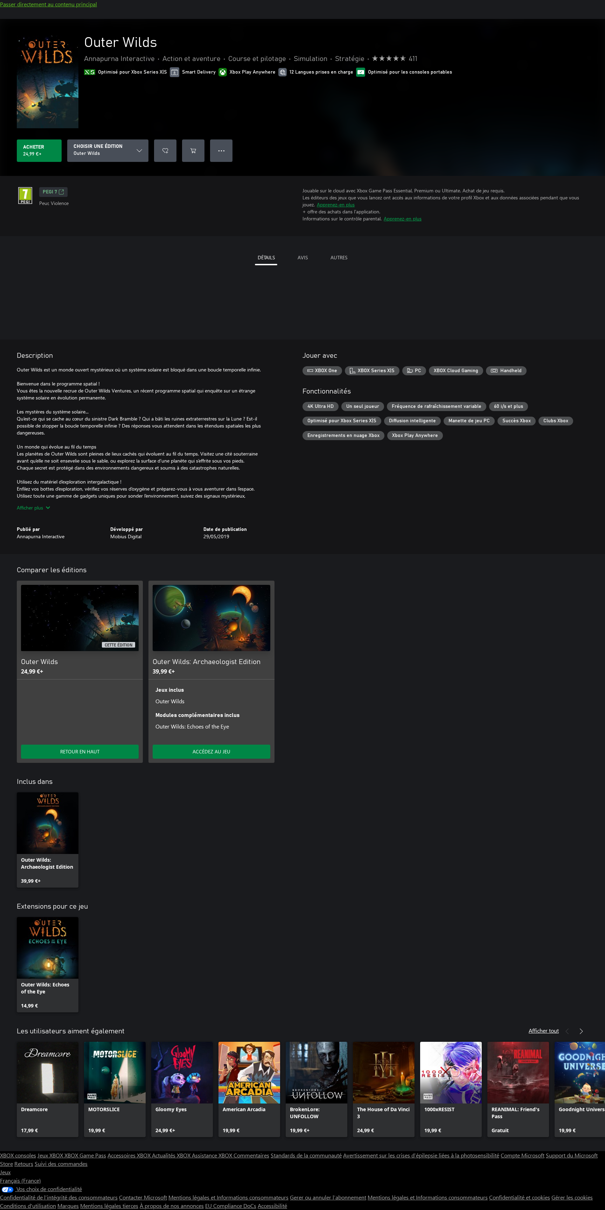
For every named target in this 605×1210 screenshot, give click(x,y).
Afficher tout (544, 1030)
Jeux (5, 1172)
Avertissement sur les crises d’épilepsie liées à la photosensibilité (421, 1155)
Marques (68, 1205)
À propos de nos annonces (172, 1205)
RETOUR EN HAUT (79, 751)
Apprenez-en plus (336, 204)
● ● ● (221, 150)
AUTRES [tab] (339, 257)
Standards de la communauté (306, 1155)
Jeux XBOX (50, 1155)
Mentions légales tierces (109, 1205)
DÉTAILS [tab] (266, 257)
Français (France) (20, 1180)
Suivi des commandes (61, 1163)
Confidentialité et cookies (519, 1197)
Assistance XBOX (213, 1155)
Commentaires (251, 1155)
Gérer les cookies (572, 1197)
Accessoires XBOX (129, 1155)
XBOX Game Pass (85, 1155)
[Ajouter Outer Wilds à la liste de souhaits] (165, 150)
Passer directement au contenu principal (48, 4)
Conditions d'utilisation (28, 1205)
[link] (47, 840)
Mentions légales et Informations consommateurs (228, 1197)
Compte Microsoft (522, 1155)
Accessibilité (272, 1205)
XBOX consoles (18, 1155)
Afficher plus (30, 507)
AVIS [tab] (303, 257)
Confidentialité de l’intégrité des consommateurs (59, 1197)
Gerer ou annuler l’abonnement (328, 1197)
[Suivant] (581, 1031)
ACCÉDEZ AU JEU (211, 751)
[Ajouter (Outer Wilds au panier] (193, 150)
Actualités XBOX (172, 1155)
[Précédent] (567, 1031)
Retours (23, 1163)
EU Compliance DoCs (230, 1205)
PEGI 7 (50, 192)
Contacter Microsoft (143, 1197)
